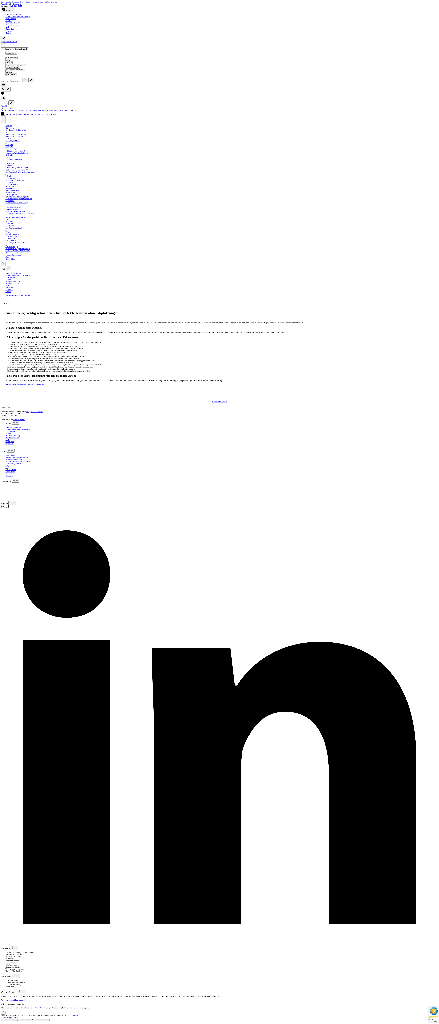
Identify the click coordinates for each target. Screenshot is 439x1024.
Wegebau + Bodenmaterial (15, 70)
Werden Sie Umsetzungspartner (16, 457)
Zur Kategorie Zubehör (13, 228)
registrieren (9, 108)
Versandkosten (10, 19)
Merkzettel (43, 110)
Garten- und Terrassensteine (15, 65)
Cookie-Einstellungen (13, 15)
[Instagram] (7, 507)
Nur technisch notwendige (10, 1020)
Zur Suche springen (27, 2)
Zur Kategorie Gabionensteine (16, 130)
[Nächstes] (3, 264)
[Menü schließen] (11, 102)
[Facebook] (2, 507)
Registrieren (17, 4)
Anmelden (5, 4)
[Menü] (3, 45)
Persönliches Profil (15, 110)
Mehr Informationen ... (72, 1015)
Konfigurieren (25, 1020)
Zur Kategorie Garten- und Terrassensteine (20, 172)
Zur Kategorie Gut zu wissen (15, 243)
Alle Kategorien (11, 53)
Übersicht (4, 110)
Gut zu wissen (11, 74)
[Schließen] (2, 1022)
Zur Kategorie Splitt (12, 141)
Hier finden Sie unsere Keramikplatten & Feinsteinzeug (25, 384)
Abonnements (52, 110)
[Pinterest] (4, 507)
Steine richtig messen (13, 464)
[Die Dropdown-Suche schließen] (31, 80)
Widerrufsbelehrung (12, 23)
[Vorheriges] (3, 121)
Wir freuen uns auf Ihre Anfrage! (13, 1000)
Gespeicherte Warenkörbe (67, 110)
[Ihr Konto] (3, 98)
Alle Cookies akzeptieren (40, 1020)
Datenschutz (9, 29)
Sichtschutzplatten (12, 67)
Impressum (9, 31)
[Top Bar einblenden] (3, 117)
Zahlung (8, 21)
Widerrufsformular (12, 25)
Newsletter (9, 476)
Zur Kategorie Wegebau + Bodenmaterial (20, 213)
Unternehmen (10, 455)
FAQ (7, 468)
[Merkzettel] (3, 95)
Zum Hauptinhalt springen (10, 2)
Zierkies (9, 62)
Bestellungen (34, 110)
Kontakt (8, 33)
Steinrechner (10, 472)
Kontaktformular (19, 420)
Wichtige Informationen (14, 459)
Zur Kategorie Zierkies (13, 159)
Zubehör (9, 72)
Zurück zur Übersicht (219, 402)
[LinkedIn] (219, 945)
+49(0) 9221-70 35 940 (16, 6)
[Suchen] (25, 80)
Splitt (8, 60)
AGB (7, 27)
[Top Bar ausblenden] (3, 38)
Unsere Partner (10, 474)
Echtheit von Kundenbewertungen (17, 17)
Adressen (25, 110)
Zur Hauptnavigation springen (46, 2)
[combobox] (11, 81)
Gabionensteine (11, 58)
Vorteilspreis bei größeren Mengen (17, 461)
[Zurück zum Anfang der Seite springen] (3, 1013)
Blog (7, 466)
